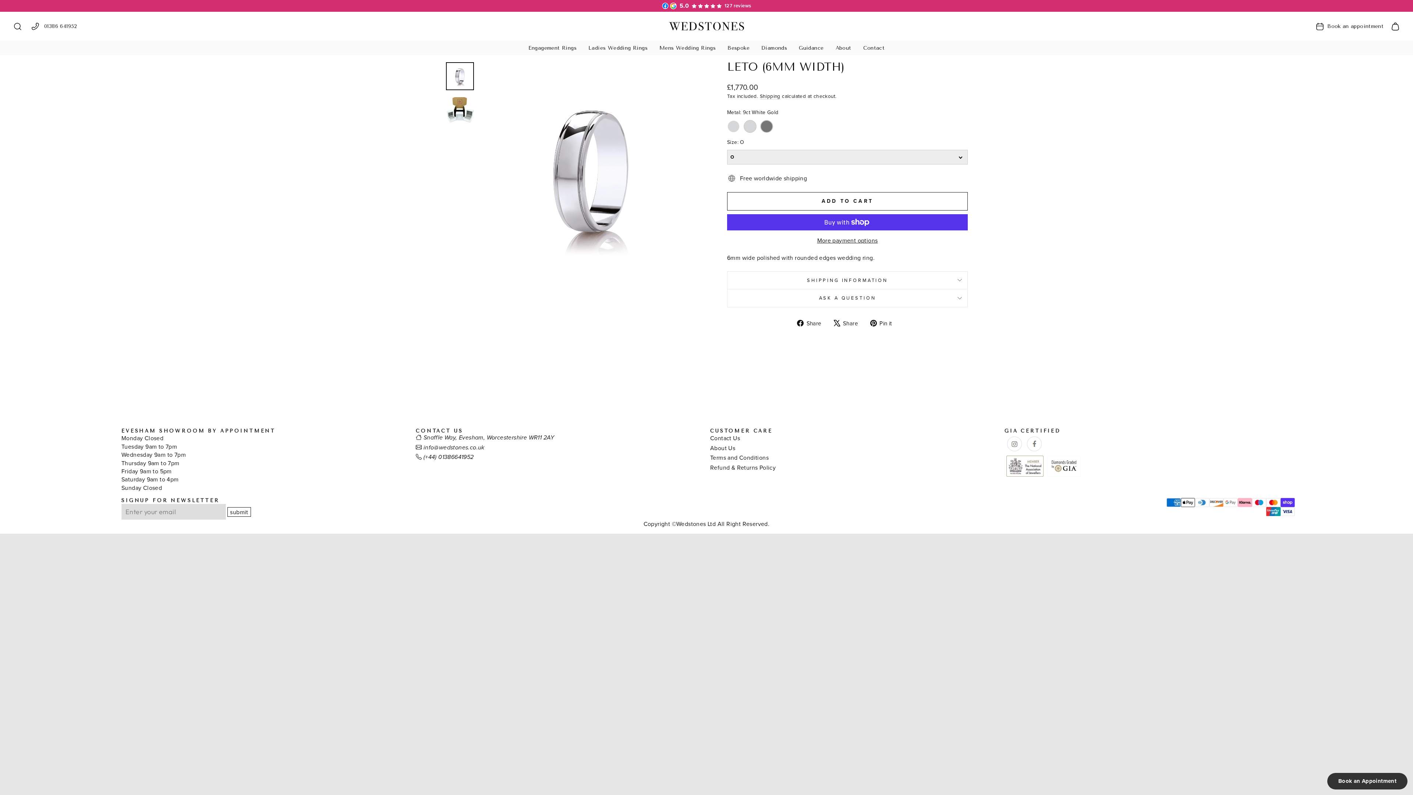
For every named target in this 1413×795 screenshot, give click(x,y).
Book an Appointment (1367, 781)
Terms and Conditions (739, 457)
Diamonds (774, 48)
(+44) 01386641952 (449, 457)
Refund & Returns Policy (743, 467)
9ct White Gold (733, 126)
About (843, 48)
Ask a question (847, 297)
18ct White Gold (750, 126)
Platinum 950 (766, 126)
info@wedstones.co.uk (454, 447)
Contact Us (725, 438)
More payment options (847, 240)
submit (239, 512)
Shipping (770, 95)
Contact (874, 48)
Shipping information (847, 280)
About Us (722, 448)
